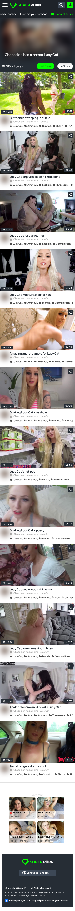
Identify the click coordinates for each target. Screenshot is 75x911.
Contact (9, 892)
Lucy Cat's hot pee (22, 471)
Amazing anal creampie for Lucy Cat (35, 354)
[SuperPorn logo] (25, 6)
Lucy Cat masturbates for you (30, 295)
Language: (38, 872)
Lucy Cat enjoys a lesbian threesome (35, 177)
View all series (65, 14)
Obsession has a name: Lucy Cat (31, 121)
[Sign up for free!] (70, 5)
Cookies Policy (12, 895)
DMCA (42, 895)
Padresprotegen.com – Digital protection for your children (38, 900)
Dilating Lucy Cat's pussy (27, 530)
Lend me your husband (33, 14)
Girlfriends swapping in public (30, 118)
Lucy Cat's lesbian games (27, 236)
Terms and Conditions (26, 892)
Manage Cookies (29, 895)
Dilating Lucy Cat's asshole (28, 412)
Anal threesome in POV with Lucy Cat (35, 707)
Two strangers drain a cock (28, 766)
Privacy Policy (59, 892)
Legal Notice (44, 892)
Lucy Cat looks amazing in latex (31, 648)
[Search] (61, 5)
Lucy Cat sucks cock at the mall (31, 589)
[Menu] (5, 5)
